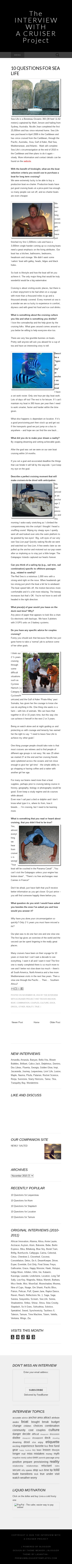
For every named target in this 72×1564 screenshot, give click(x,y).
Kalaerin (47, 1272)
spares (29, 1470)
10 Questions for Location (23, 1211)
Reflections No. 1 (34, 1295)
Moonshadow (45, 1283)
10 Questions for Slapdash (24, 1206)
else (34, 1442)
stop (35, 1470)
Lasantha (41, 1554)
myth (56, 1453)
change (17, 1425)
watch (16, 1477)
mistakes (39, 1453)
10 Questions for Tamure (23, 1217)
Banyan (33, 1060)
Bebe (48, 1245)
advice (25, 1418)
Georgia (35, 1067)
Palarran (37, 1075)
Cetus (14, 1256)
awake (16, 1422)
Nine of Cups (17, 1287)
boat (13, 1003)
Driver (55, 1260)
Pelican (22, 1291)
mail (23, 1454)
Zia (28, 1318)
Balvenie (40, 1245)
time (46, 1470)
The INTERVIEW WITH (36, 26)
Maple (14, 1075)
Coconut (45, 1256)
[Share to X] (18, 988)
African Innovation (19, 1241)
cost (30, 1430)
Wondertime (32, 1083)
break (45, 1421)
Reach (21, 1295)
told (56, 1470)
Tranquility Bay (18, 1083)
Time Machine (35, 1314)
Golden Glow (46, 1067)
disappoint (44, 1434)
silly (23, 1470)
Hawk (48, 1268)
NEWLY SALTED (19, 1145)
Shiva (42, 1303)
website (27, 161)
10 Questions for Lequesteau (25, 1195)
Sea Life (44, 1299)
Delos (27, 1260)
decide (26, 1433)
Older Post (55, 1022)
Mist (25, 1283)
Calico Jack (34, 1063)
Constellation (17, 1260)
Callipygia (34, 1253)
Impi (56, 1067)
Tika (54, 1079)
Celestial (52, 1253)
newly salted (26, 1458)
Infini (34, 1272)
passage (50, 1457)
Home (36, 1022)
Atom (31, 1245)
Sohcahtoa (38, 1306)
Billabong (30, 1249)
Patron (14, 1291)
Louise (57, 1071)
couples (34, 1003)
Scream (34, 1299)
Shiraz (34, 1303)
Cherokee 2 (23, 1256)
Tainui (47, 1079)
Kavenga (15, 1276)
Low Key (21, 1280)
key (33, 1450)
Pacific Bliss (50, 1287)
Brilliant (23, 1063)
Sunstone (22, 1079)
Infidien (27, 1272)
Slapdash (15, 1306)
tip (51, 1470)
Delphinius (46, 1063)
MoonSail (33, 1283)
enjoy (40, 1442)
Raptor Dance (52, 1291)
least (39, 1450)
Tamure (23, 1314)
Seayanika (24, 1299)
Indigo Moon (17, 1272)
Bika (22, 1249)
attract (47, 1417)
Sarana (14, 1299)
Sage (52, 1295)
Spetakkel (16, 1310)
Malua (39, 1280)
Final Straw (43, 1264)
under (49, 1473)
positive (17, 1461)
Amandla (15, 1060)
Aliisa (40, 1241)
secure (17, 1470)
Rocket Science (50, 1075)
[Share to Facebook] (22, 988)
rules (57, 1466)
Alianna (33, 1241)
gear (15, 1449)
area (40, 1417)
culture (44, 1003)
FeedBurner (42, 1395)
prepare (27, 1461)
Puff (29, 1291)
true (37, 1007)
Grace (25, 1268)
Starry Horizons (35, 1079)
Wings (23, 1318)
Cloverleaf (35, 1256)
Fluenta (26, 1067)
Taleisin (14, 1314)
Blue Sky (40, 1249)
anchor (52, 999)
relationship (18, 1466)
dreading (56, 1438)
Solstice (49, 1306)
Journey (26, 1071)
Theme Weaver (36, 1550)
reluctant (46, 1465)
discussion (54, 1434)
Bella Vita (43, 1060)
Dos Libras (16, 1067)
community (19, 1430)
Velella (54, 1314)
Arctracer (15, 1245)
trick (36, 1474)
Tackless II (49, 1310)
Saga (46, 1295)
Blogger (45, 1547)
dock (52, 1003)
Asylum (24, 1245)
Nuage (28, 1287)
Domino (56, 1063)
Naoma (21, 1075)
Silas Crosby (52, 1303)
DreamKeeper (44, 1260)
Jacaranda (16, 1071)
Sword (25, 1310)
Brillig (13, 1253)
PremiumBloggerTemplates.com (36, 1558)
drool (14, 1007)
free (51, 1445)
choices (38, 1425)
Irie (40, 1272)
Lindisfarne (35, 1276)
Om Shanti (37, 1287)
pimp (57, 1458)
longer (16, 1453)
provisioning (41, 1461)
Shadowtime (17, 1303)
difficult (35, 1434)
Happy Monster (37, 1268)
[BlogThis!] (15, 988)
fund (56, 1445)
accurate (17, 1417)
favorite (39, 1445)
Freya (52, 1264)
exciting (16, 1446)
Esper (13, 1264)
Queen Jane (38, 1291)
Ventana (15, 1318)
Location (46, 1276)
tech (41, 1470)
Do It (34, 1260)
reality (29, 1007)
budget (55, 1421)
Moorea (56, 1283)
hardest (28, 1450)
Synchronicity (35, 1310)
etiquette (52, 1442)
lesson (47, 1449)
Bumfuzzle (23, 1253)
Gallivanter (16, 1268)
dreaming (17, 1442)
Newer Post (17, 1022)
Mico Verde (16, 1283)
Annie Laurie (51, 1241)
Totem (46, 1314)
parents (42, 1458)
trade (16, 1473)
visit (57, 1473)
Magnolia (30, 1280)
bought (35, 1421)
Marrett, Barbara (51, 1280)
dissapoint (26, 1438)
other (22, 1007)
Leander (24, 1276)
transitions (26, 1473)
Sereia (52, 1299)
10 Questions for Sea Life (35, 71)
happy (21, 1450)
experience (27, 1445)
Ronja (13, 1079)
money (49, 1454)
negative (16, 1458)
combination (23, 1003)
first (46, 1446)
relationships (32, 1466)
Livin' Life (48, 1071)
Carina (43, 1253)
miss (29, 1453)
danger (17, 1433)
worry (33, 1477)
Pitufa (29, 1075)
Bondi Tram (51, 1249)
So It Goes (26, 1306)
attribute (55, 1417)
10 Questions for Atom (22, 1200)
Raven (14, 1295)
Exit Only (32, 1264)
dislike (16, 1437)
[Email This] (12, 988)
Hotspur (56, 1268)
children (27, 1426)
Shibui (27, 1303)
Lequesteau (36, 1071)
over (35, 1457)
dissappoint (37, 1438)
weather (25, 1477)
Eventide (22, 1264)
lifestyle (55, 1450)
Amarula (25, 1060)
